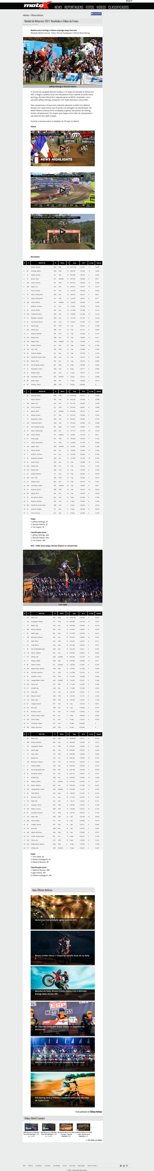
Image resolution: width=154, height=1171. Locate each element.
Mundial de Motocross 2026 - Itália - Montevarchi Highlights (83, 1134)
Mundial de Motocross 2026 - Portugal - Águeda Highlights (66, 1134)
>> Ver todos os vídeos (94, 1140)
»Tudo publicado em (88, 1111)
